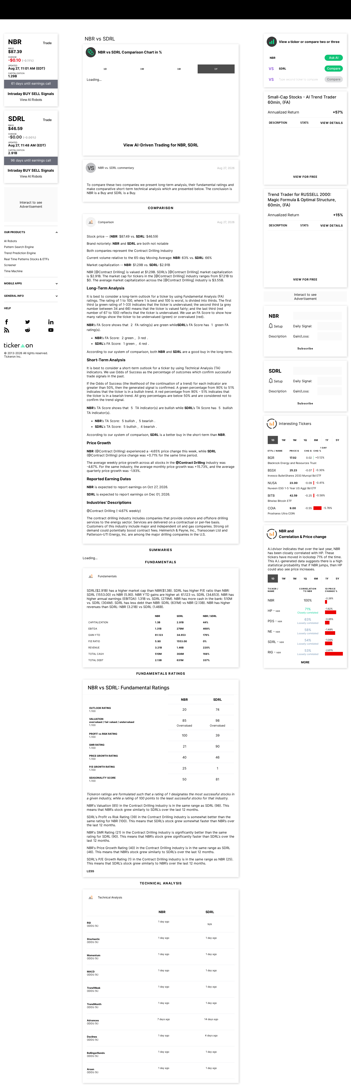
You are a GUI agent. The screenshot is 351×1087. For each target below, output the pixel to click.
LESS (90, 871)
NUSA (272, 483)
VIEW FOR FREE (305, 176)
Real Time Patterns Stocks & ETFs (26, 259)
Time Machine (13, 271)
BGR (271, 458)
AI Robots (10, 241)
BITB (271, 495)
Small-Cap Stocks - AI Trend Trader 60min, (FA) (302, 100)
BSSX (272, 470)
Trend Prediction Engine (20, 253)
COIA (272, 508)
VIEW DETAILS (331, 122)
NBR (15, 42)
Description (277, 336)
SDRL (16, 119)
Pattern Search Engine (19, 247)
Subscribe (305, 348)
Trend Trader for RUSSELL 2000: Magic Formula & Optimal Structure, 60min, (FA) (302, 199)
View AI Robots (31, 99)
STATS (304, 122)
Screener (10, 265)
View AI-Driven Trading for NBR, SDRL (160, 145)
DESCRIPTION (278, 122)
